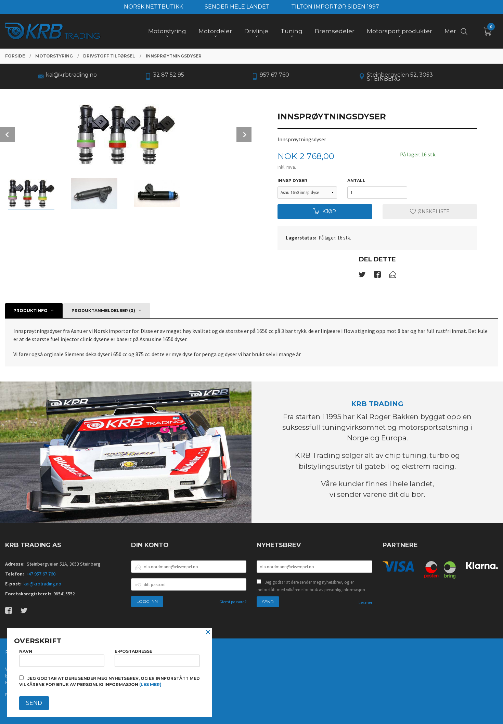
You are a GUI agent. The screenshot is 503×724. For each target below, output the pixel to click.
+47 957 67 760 (40, 574)
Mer (450, 31)
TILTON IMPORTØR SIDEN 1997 (335, 6)
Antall (356, 180)
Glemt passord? (232, 601)
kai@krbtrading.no (42, 584)
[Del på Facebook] (377, 276)
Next (244, 134)
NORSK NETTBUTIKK (153, 6)
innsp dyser (292, 180)
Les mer (365, 602)
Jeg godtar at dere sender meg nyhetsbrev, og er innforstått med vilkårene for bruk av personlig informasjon (311, 586)
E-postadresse (133, 651)
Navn (25, 651)
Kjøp (329, 211)
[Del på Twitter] (362, 276)
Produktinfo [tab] (30, 310)
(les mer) (150, 684)
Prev (7, 134)
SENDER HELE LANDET (237, 6)
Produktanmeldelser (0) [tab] (103, 310)
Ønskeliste (433, 211)
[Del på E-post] (393, 276)
